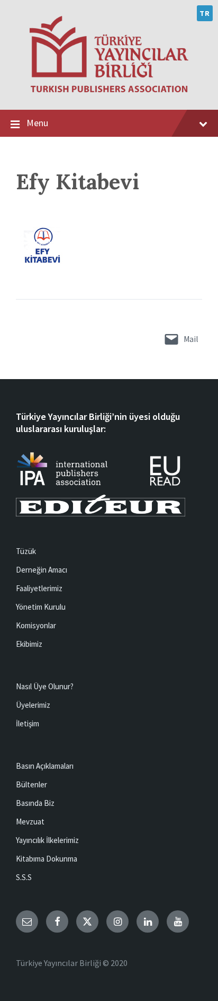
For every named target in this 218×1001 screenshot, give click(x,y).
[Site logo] (109, 89)
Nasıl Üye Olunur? (45, 686)
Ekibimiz (29, 644)
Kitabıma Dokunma (46, 859)
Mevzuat (30, 821)
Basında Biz (35, 803)
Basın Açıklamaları (45, 766)
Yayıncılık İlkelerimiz (47, 840)
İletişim (27, 723)
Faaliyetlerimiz (39, 588)
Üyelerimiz (33, 705)
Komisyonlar (36, 625)
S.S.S (24, 877)
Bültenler (31, 784)
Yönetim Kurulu (41, 607)
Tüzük (26, 551)
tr (204, 13)
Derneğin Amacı (41, 570)
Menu (37, 123)
